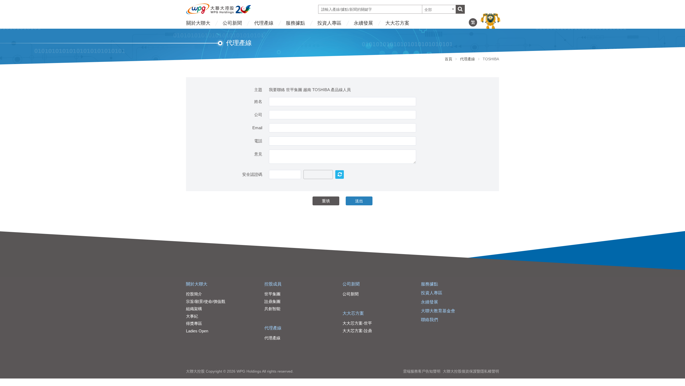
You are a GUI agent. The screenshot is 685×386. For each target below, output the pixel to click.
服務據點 (295, 23)
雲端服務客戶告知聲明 (421, 371)
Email (257, 127)
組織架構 (194, 308)
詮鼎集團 (272, 301)
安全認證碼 (252, 174)
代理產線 (263, 23)
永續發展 (363, 23)
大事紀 (192, 316)
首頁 (448, 59)
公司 (258, 114)
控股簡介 (194, 294)
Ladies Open (197, 331)
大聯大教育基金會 (438, 311)
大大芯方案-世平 (357, 323)
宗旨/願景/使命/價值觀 (205, 301)
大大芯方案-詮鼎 (357, 330)
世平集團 (272, 294)
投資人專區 (329, 23)
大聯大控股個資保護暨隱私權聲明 (471, 371)
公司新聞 (232, 23)
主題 (258, 89)
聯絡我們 (429, 319)
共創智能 (272, 308)
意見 (258, 154)
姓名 (258, 101)
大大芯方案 (397, 23)
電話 (258, 141)
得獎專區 (194, 323)
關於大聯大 (198, 23)
